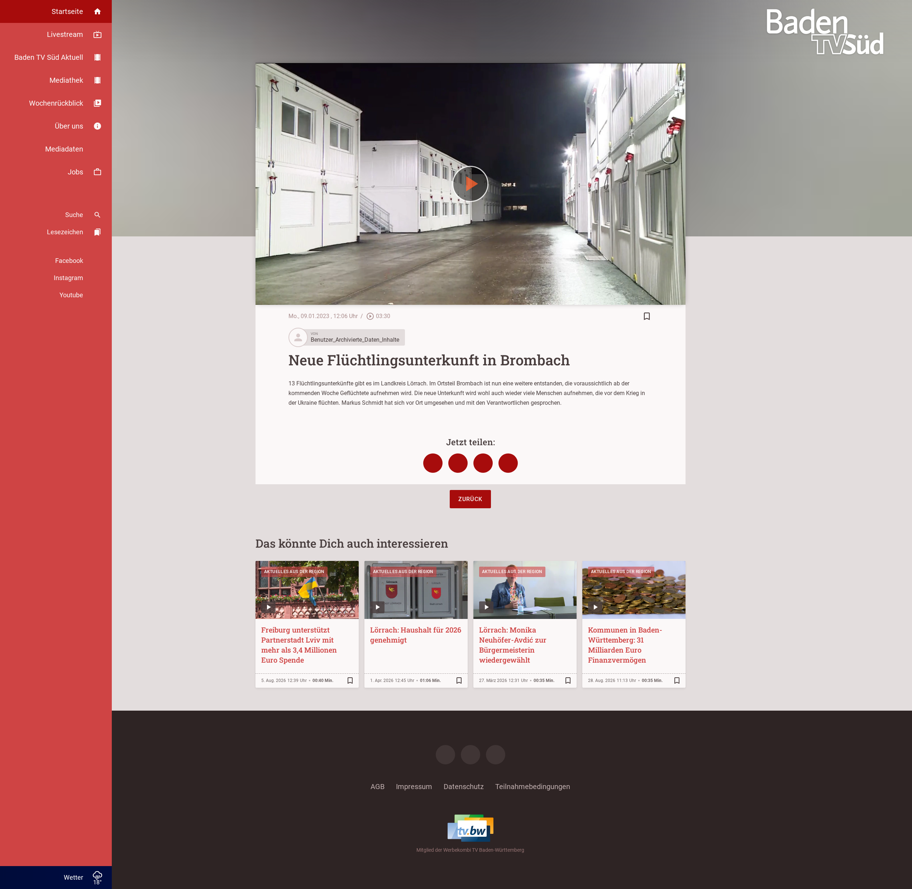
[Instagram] (470, 754)
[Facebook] (445, 754)
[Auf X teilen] (458, 463)
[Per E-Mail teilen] (508, 463)
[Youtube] (495, 754)
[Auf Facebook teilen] (433, 463)
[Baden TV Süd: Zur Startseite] (825, 31)
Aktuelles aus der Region (294, 571)
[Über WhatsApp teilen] (483, 463)
